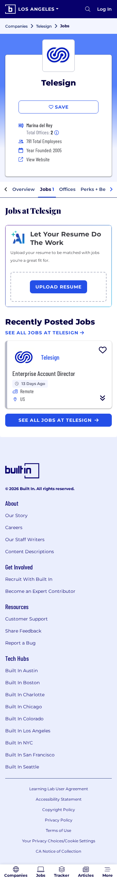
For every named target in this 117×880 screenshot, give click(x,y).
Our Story (16, 515)
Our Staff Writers (25, 539)
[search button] (88, 9)
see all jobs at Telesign (56, 420)
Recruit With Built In (28, 579)
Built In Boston (22, 683)
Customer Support (26, 619)
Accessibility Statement (59, 799)
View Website (38, 159)
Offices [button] (67, 189)
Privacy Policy (58, 820)
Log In (104, 9)
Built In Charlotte (25, 695)
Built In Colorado (24, 719)
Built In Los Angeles (27, 731)
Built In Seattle (22, 767)
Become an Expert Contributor (40, 591)
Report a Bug (20, 643)
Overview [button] (23, 189)
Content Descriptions (29, 551)
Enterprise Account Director (43, 373)
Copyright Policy (58, 809)
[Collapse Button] (102, 398)
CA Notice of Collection (58, 851)
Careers (13, 527)
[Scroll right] (111, 189)
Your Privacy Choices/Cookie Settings (58, 840)
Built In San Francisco (30, 755)
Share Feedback (23, 631)
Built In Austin (21, 670)
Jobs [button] (47, 189)
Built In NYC (19, 743)
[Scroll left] (6, 189)
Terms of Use (58, 830)
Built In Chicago (23, 707)
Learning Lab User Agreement (58, 788)
